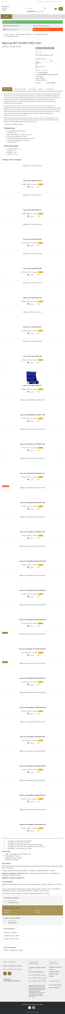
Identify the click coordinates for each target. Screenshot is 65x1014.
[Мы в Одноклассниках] (9, 973)
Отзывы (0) (50, 89)
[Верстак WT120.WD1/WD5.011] (32, 312)
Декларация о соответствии (16, 848)
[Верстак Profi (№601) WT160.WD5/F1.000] (32, 517)
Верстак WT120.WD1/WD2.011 (32, 210)
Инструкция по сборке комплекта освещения (21, 845)
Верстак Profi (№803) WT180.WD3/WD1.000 (33, 824)
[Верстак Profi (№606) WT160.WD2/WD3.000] (33, 692)
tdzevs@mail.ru (39, 972)
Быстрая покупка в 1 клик (11, 939)
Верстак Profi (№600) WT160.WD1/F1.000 (32, 502)
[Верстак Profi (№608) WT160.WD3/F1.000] (32, 722)
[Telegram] (44, 48)
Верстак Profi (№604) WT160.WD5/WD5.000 (33, 619)
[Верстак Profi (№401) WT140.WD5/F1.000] (32, 429)
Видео (41, 89)
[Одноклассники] (41, 48)
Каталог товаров (9, 34)
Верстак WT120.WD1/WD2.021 (32, 239)
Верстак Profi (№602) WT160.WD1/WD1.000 (33, 561)
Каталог (51, 969)
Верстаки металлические (40, 34)
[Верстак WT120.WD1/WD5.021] (32, 380)
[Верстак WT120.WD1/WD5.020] (32, 341)
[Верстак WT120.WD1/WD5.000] (32, 253)
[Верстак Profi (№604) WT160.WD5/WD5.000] (33, 604)
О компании (40, 1)
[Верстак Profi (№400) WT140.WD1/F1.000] (32, 400)
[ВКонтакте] (39, 48)
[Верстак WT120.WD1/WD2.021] (32, 224)
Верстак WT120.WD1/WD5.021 (32, 385)
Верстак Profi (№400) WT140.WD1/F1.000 (32, 415)
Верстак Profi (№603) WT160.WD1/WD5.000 (33, 590)
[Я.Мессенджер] (37, 48)
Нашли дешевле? (43, 72)
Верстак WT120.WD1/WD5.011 (32, 327)
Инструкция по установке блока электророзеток (22, 846)
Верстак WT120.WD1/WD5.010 (32, 297)
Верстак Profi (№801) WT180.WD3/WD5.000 (33, 766)
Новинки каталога (55, 967)
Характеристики (20, 89)
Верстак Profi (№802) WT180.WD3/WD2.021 (33, 795)
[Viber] (48, 48)
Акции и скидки (54, 972)
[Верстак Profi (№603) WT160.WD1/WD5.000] (33, 575)
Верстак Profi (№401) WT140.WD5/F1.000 (32, 444)
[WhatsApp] (51, 48)
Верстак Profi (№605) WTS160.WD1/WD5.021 (32, 649)
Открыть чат (40, 11)
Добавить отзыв (48, 55)
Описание (7, 89)
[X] (46, 48)
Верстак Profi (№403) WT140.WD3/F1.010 (32, 473)
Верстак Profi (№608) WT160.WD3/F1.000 (32, 736)
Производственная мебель (23, 34)
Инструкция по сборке (14, 843)
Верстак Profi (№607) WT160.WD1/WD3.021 (33, 678)
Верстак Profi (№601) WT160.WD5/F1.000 (32, 532)
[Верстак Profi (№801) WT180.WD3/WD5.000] (33, 751)
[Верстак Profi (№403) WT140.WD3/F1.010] (32, 458)
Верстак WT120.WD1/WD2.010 (32, 180)
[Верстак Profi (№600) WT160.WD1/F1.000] (32, 487)
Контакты (59, 1)
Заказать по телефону (10, 932)
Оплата (53, 1)
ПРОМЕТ (42, 78)
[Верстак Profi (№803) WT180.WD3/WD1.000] (33, 809)
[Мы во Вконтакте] (5, 973)
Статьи (51, 976)
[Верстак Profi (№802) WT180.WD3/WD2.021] (33, 780)
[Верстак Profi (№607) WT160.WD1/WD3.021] (33, 663)
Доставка (47, 1)
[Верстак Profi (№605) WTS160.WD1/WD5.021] (32, 634)
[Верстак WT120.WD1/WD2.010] (32, 165)
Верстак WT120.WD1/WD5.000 (32, 268)
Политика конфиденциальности (11, 980)
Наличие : (38, 83)
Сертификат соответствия (15, 841)
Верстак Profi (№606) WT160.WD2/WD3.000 (33, 707)
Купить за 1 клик (40, 66)
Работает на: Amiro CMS (32, 1012)
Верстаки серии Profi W (12, 36)
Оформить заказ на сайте (11, 935)
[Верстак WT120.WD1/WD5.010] (32, 283)
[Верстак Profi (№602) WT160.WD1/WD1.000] (33, 546)
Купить (32, 187)
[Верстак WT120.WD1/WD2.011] (32, 195)
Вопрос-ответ (53, 974)
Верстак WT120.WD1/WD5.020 (32, 356)
